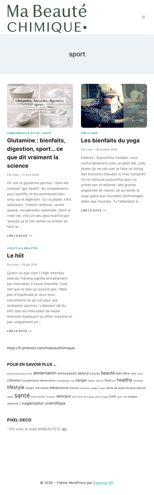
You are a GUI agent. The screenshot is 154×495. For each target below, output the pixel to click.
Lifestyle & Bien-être (22, 248)
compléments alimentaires (39, 380)
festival (99, 380)
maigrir (29, 388)
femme (91, 380)
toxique (132, 396)
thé (125, 397)
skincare (63, 396)
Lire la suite (19, 235)
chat (133, 373)
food (107, 380)
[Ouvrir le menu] (143, 17)
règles (10, 397)
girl (114, 380)
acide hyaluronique (16, 373)
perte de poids (115, 388)
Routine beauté (136, 388)
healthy (124, 379)
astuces (95, 373)
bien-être (123, 373)
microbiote (42, 388)
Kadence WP (103, 483)
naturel (74, 388)
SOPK (112, 396)
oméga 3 (95, 388)
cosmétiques (63, 380)
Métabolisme (59, 388)
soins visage (101, 397)
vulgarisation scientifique (43, 403)
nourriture (85, 388)
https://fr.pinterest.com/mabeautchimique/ (41, 348)
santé (22, 395)
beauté (108, 372)
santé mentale (38, 397)
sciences (50, 397)
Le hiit (15, 255)
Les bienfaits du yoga (110, 140)
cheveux (14, 380)
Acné (29, 373)
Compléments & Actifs (23, 133)
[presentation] (40, 106)
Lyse (15, 174)
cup (72, 380)
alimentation (45, 373)
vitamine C (14, 403)
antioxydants (67, 373)
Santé (46, 133)
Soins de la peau (85, 397)
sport (120, 397)
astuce (83, 373)
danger (81, 380)
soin (74, 397)
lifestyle (15, 387)
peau (102, 388)
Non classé (89, 133)
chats (140, 373)
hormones (138, 380)
